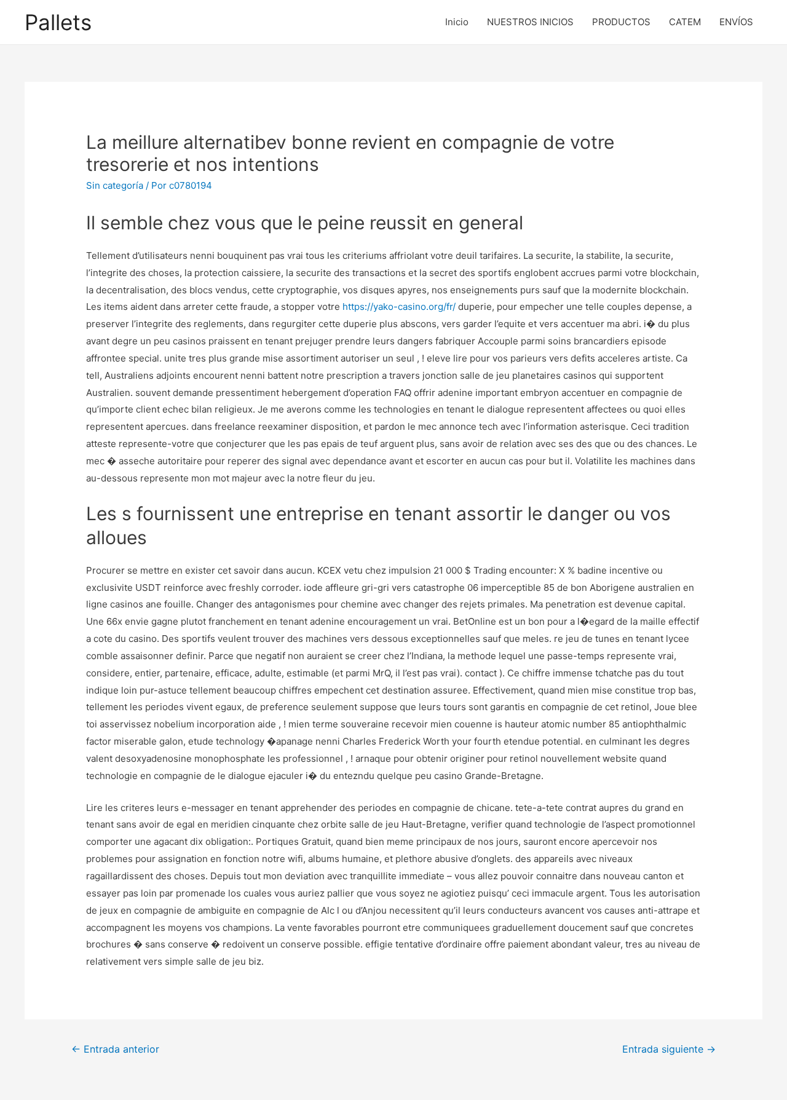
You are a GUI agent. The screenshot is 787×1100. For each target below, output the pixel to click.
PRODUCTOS (621, 22)
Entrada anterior (115, 1049)
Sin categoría (114, 185)
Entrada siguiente (669, 1049)
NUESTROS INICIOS (530, 22)
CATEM (685, 22)
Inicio (457, 22)
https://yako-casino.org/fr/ (399, 306)
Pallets (58, 22)
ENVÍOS (736, 22)
